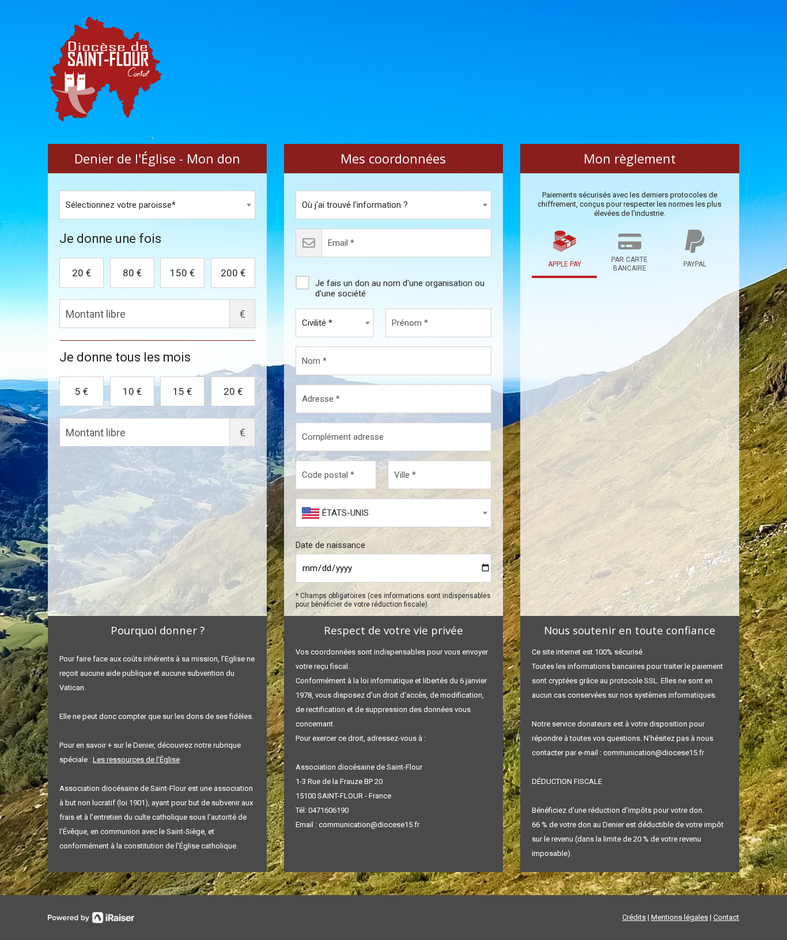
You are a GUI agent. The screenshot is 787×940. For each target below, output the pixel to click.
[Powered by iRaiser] (91, 917)
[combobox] (157, 205)
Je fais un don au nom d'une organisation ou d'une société (400, 288)
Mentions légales (679, 917)
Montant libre (242, 314)
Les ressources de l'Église (136, 759)
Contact (726, 917)
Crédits (634, 917)
